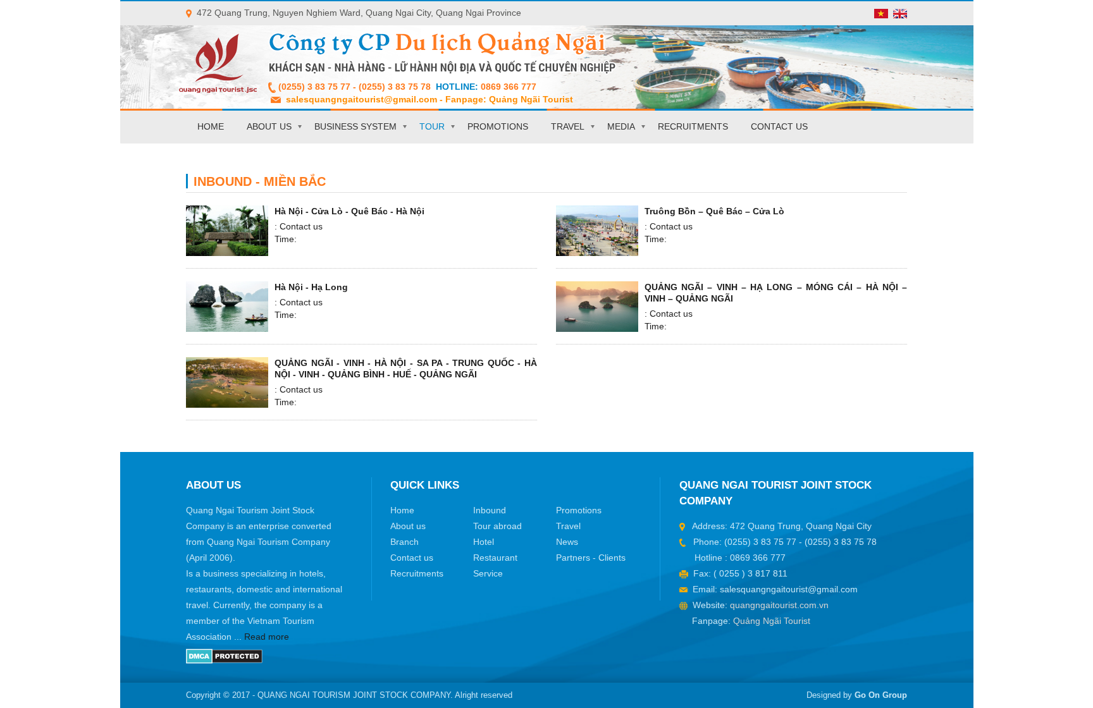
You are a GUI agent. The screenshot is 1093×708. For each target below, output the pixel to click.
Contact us (779, 126)
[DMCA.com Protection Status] (224, 655)
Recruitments (693, 126)
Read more (266, 637)
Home (210, 126)
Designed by (856, 695)
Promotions (497, 126)
